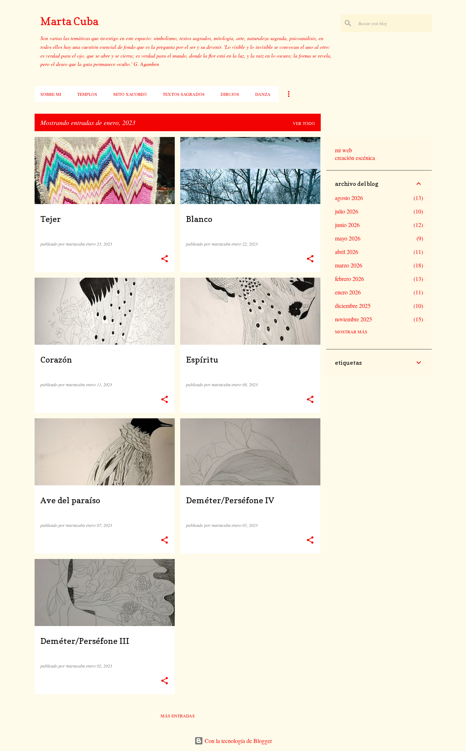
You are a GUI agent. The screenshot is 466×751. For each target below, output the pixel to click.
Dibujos (230, 94)
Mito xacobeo (130, 94)
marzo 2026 (348, 265)
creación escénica (355, 157)
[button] (164, 258)
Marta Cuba (69, 21)
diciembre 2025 (353, 305)
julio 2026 (346, 211)
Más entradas (178, 716)
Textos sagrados (184, 94)
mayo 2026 (347, 238)
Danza (262, 94)
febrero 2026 (349, 278)
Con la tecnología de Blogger (237, 740)
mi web (343, 150)
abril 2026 (346, 251)
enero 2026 (348, 292)
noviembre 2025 (353, 319)
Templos (87, 94)
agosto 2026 (349, 198)
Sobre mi (50, 94)
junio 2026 (347, 224)
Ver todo (304, 123)
